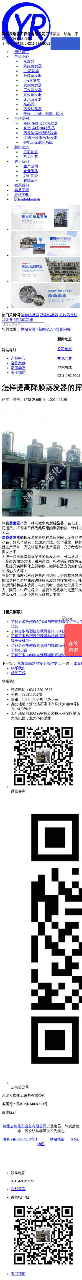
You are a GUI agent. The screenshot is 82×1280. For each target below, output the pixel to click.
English (34, 199)
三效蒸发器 (32, 90)
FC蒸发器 (31, 71)
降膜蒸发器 (32, 66)
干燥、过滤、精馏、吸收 (43, 114)
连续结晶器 (30, 315)
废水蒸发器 (32, 99)
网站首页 (21, 52)
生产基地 (30, 166)
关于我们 (21, 161)
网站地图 (57, 1139)
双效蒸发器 (32, 85)
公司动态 (30, 152)
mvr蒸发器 (31, 80)
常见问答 (30, 157)
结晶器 (28, 104)
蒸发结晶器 (32, 109)
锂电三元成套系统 (38, 142)
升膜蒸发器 (32, 76)
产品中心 (21, 57)
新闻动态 (21, 147)
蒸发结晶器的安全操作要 (37, 663)
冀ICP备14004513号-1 (20, 1139)
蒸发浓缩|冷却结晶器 (40, 133)
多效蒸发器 (32, 95)
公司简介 (30, 176)
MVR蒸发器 (23, 320)
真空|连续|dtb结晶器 (39, 128)
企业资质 (30, 171)
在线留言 (30, 180)
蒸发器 (28, 61)
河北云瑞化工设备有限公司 (24, 1126)
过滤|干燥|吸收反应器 (40, 138)
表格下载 (21, 195)
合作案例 (21, 118)
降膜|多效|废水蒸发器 (40, 123)
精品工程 (21, 190)
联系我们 (21, 185)
